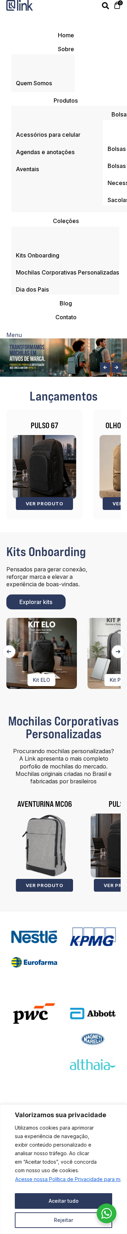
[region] (63, 1169)
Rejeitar (63, 1220)
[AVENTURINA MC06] (44, 845)
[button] (105, 367)
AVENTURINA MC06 (44, 804)
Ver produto (44, 503)
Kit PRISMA (61, 680)
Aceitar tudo (64, 1201)
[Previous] (9, 651)
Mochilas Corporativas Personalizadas (63, 727)
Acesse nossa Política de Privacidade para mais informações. (63, 1179)
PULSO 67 (44, 425)
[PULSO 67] (44, 467)
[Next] (118, 651)
